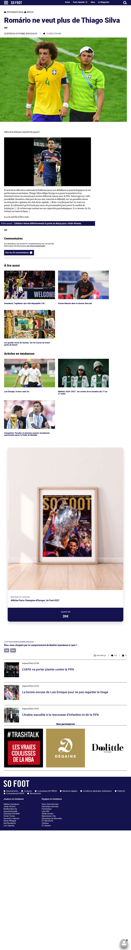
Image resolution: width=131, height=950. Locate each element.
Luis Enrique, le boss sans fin (17, 360)
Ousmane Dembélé (12, 813)
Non (13, 650)
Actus (67, 2)
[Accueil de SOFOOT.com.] (36, 2)
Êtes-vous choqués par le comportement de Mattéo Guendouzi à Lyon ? (40, 645)
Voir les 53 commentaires (17, 252)
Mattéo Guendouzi (11, 804)
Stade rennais (47, 813)
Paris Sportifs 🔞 (80, 2)
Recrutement (35, 793)
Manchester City (49, 816)
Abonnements (12, 791)
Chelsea (45, 823)
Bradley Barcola (10, 809)
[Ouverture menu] (6, 2)
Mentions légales (70, 791)
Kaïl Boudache (10, 823)
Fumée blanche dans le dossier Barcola (75, 272)
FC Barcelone (47, 821)
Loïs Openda (9, 825)
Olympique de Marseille (52, 818)
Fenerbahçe (47, 809)
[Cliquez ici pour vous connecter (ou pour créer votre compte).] (124, 943)
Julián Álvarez (9, 806)
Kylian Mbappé (10, 821)
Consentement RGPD (15, 793)
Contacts (28, 791)
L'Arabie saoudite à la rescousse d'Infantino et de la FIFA (29, 706)
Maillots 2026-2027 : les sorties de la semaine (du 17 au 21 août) (83, 361)
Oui (6, 650)
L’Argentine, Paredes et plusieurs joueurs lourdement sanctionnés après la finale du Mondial (28, 402)
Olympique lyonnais (50, 806)
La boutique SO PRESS (47, 791)
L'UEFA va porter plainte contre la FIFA (21, 661)
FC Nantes (46, 825)
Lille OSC (46, 811)
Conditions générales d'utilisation (97, 791)
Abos (93, 2)
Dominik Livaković (11, 818)
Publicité (121, 791)
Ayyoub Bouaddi (10, 811)
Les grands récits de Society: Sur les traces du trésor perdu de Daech (27, 312)
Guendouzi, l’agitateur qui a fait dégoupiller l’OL (25, 272)
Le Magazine (103, 2)
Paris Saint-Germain (50, 804)
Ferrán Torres (9, 816)
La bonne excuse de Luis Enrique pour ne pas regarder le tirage (32, 683)
